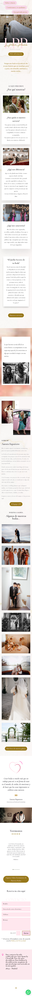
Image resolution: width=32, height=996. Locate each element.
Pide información (16, 54)
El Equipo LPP (16, 504)
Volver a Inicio (10, 3)
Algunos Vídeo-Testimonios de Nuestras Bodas (16, 879)
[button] (28, 992)
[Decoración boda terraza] (16, 741)
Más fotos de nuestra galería (16, 749)
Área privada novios (20, 12)
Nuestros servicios (16, 315)
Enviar (26, 933)
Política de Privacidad (18, 941)
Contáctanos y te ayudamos (16, 7)
